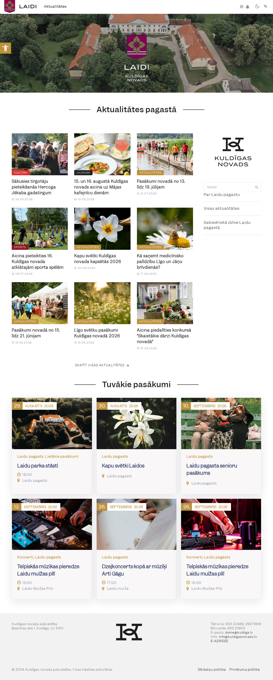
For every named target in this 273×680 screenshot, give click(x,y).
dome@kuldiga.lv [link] (239, 632)
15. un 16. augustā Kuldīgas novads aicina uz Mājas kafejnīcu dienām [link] (101, 187)
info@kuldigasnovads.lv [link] (238, 637)
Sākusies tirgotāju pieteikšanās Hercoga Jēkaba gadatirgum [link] (34, 187)
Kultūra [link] (21, 172)
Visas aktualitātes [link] (222, 208)
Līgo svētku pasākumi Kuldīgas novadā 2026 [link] (97, 333)
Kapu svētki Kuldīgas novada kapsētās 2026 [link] (97, 258)
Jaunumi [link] (83, 172)
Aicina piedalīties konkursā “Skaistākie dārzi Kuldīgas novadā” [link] (164, 336)
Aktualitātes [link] (55, 6)
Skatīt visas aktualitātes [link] (100, 365)
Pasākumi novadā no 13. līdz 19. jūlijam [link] (161, 184)
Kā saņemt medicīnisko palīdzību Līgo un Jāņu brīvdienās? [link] (160, 261)
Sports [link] (20, 247)
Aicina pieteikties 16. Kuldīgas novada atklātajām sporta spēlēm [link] (38, 261)
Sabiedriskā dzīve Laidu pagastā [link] (227, 225)
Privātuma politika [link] (244, 669)
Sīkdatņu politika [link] (212, 669)
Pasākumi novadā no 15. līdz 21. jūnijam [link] (36, 333)
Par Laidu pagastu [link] (222, 194)
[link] (5, 48)
